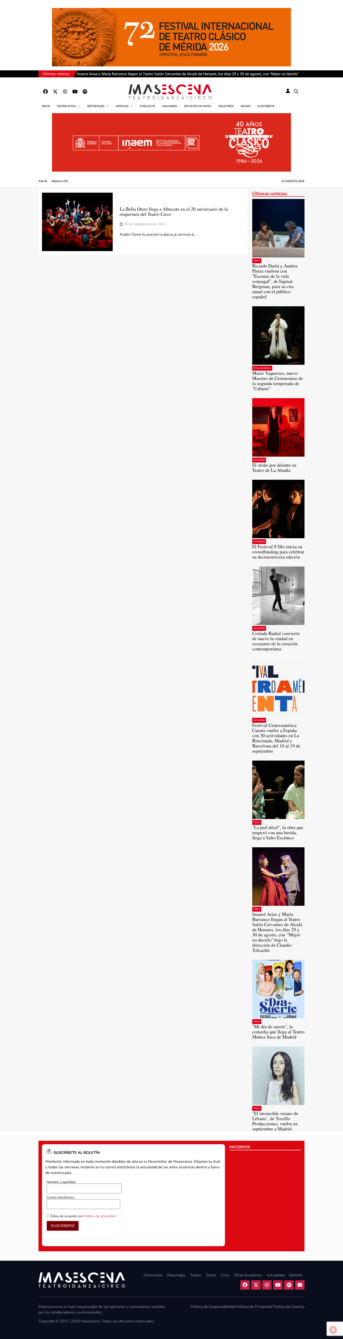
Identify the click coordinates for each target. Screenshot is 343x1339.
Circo (225, 1275)
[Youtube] (75, 91)
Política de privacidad (100, 1216)
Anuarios (169, 106)
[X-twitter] (55, 91)
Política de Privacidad (254, 1306)
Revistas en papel (198, 106)
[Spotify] (84, 91)
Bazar (245, 106)
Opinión (295, 1275)
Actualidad (259, 460)
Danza (211, 1275)
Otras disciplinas (262, 368)
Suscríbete (265, 106)
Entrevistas (66, 106)
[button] (296, 91)
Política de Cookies (288, 1306)
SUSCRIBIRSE (63, 1225)
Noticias (122, 106)
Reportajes (96, 106)
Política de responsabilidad (212, 1306)
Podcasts (147, 106)
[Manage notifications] (333, 1330)
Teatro (256, 260)
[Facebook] (45, 91)
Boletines (226, 106)
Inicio (46, 106)
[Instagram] (65, 91)
